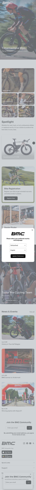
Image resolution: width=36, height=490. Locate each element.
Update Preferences (18, 256)
